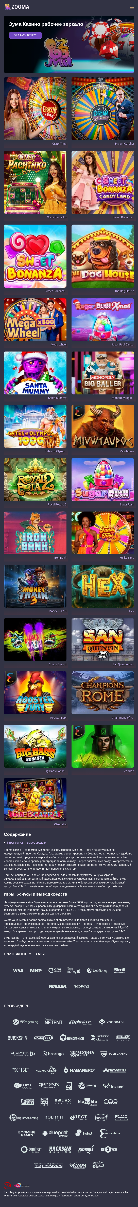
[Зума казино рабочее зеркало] (17, 7)
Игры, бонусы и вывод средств (26, 842)
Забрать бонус (25, 35)
